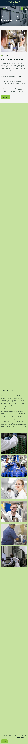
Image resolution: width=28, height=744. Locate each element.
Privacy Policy (20, 737)
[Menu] (26, 8)
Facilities (8, 16)
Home (2, 16)
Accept (4, 741)
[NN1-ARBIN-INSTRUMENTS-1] (14, 556)
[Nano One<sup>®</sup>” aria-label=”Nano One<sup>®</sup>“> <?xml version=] (5, 8)
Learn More (5, 97)
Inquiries (13, 4)
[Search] (22, 8)
